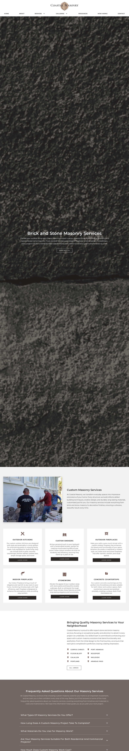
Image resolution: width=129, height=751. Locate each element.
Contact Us (64, 250)
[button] (40, 14)
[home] (64, 6)
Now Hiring (102, 13)
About (21, 13)
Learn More (23, 560)
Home (6, 13)
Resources (83, 13)
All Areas (74, 668)
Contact (121, 13)
